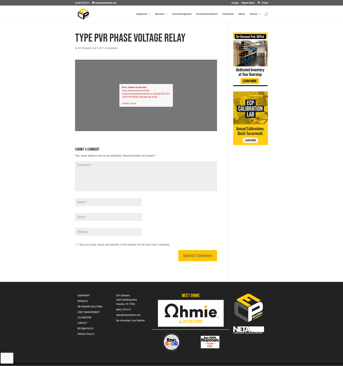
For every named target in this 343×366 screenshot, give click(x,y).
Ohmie (241, 14)
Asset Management (182, 14)
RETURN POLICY (86, 328)
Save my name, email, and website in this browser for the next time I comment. (124, 244)
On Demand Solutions (207, 14)
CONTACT (82, 323)
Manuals (159, 14)
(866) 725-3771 (123, 309)
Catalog (235, 3)
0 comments (111, 48)
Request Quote (248, 3)
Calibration (228, 14)
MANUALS (83, 301)
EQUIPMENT (84, 295)
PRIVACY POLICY (86, 334)
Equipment (141, 14)
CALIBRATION (84, 317)
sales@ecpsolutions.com (128, 314)
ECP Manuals (84, 48)
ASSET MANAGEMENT (89, 312)
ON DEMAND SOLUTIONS (90, 306)
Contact (253, 14)
